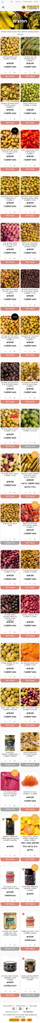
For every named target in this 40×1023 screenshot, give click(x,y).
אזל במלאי (30, 446)
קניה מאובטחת (11, 1012)
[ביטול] (37, 1018)
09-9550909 (28, 1012)
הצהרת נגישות (21, 1006)
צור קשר (18, 2)
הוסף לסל (30, 76)
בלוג (11, 2)
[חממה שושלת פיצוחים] (30, 7)
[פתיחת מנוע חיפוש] (3, 2)
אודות (36, 2)
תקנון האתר (33, 1006)
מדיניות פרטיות (8, 1006)
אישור (29, 1020)
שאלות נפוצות (27, 2)
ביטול (23, 1020)
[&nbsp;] (26, 1009)
